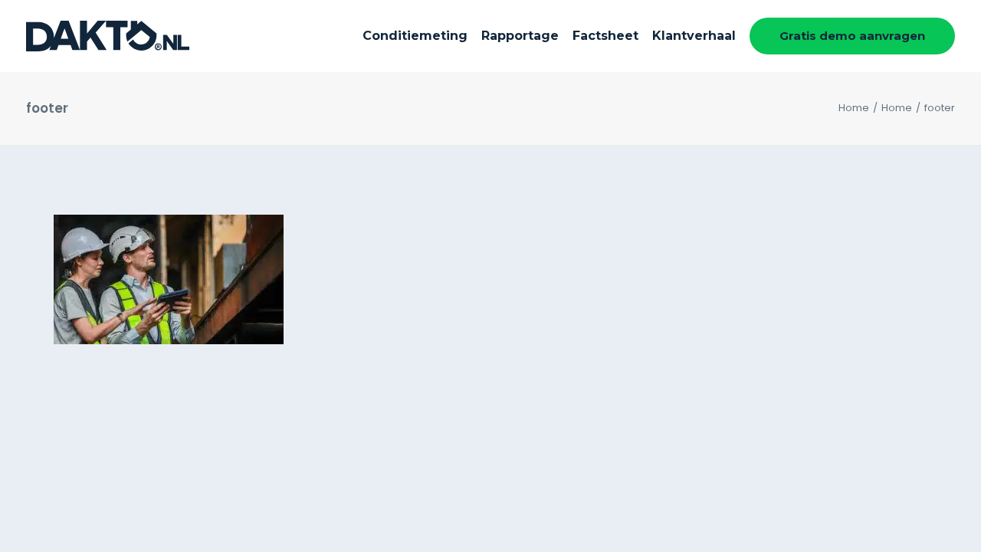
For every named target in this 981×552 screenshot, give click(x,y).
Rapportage (520, 35)
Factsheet (605, 35)
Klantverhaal (694, 35)
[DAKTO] (107, 36)
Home (853, 107)
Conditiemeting (415, 35)
